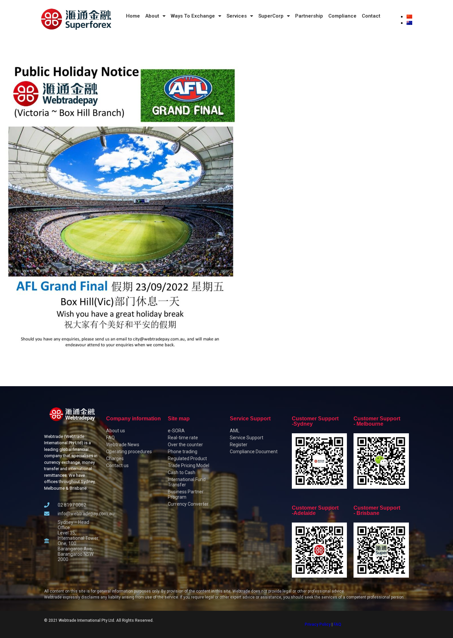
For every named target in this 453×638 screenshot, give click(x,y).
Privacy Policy (318, 624)
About (152, 16)
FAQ (337, 624)
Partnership (309, 16)
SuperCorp (271, 16)
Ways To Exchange (193, 16)
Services (237, 16)
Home (133, 16)
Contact (371, 16)
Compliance (342, 16)
